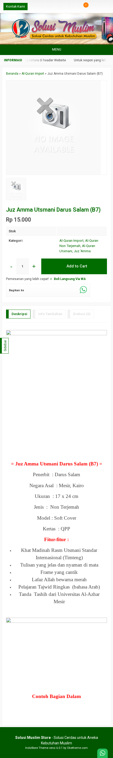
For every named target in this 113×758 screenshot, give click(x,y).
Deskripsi (19, 314)
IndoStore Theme (36, 748)
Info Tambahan (50, 314)
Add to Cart (76, 266)
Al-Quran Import (71, 241)
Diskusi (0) (82, 314)
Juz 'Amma (82, 251)
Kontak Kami (15, 6)
